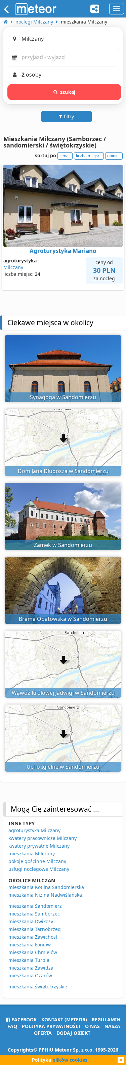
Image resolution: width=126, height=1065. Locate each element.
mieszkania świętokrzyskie (37, 986)
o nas (92, 1026)
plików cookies (69, 1060)
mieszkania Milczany (31, 853)
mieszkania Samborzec (34, 913)
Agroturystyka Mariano (63, 251)
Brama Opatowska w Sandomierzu (63, 619)
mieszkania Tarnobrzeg (34, 929)
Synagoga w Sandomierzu (63, 397)
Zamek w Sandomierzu (63, 545)
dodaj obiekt (73, 1033)
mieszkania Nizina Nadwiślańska (45, 895)
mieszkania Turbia (28, 960)
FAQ (12, 1026)
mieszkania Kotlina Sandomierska (46, 887)
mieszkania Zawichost (32, 937)
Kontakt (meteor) (64, 1019)
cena (64, 156)
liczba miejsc (88, 156)
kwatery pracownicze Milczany (42, 838)
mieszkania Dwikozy (30, 921)
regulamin (106, 1019)
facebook (23, 1019)
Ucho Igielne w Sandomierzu (63, 766)
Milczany (13, 267)
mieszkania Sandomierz (35, 906)
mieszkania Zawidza (30, 968)
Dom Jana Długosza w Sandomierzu (63, 471)
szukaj (67, 92)
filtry (68, 116)
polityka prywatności (51, 1026)
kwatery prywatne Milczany (39, 846)
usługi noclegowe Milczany (38, 869)
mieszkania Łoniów (29, 944)
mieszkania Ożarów (30, 975)
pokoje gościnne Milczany (37, 861)
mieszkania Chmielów (32, 952)
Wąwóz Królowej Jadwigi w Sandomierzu (63, 692)
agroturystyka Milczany (34, 830)
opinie (113, 156)
